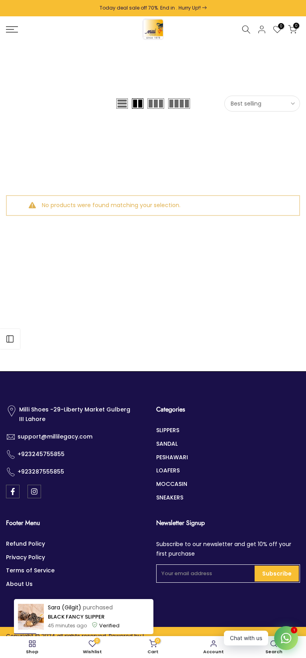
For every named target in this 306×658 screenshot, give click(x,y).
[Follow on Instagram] (34, 491)
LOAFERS (168, 470)
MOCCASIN (171, 484)
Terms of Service (30, 570)
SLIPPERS (167, 430)
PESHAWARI (172, 457)
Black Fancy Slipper (76, 617)
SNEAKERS (169, 497)
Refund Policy (25, 544)
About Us (19, 584)
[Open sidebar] (10, 339)
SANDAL (167, 444)
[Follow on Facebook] (13, 491)
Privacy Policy (25, 557)
